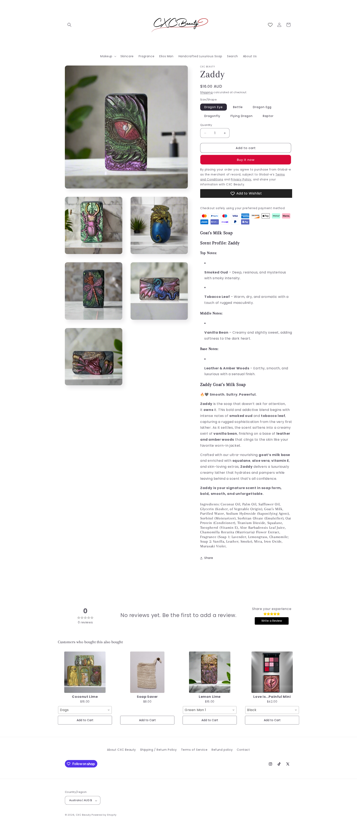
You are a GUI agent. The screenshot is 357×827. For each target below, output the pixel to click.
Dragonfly (212, 116)
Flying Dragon (242, 116)
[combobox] (85, 710)
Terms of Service (194, 750)
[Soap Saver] (147, 672)
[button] (69, 24)
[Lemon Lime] (210, 672)
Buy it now (246, 160)
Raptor (268, 116)
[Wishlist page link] (270, 25)
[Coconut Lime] (85, 672)
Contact (243, 750)
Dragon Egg (262, 107)
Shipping (206, 92)
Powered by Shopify (104, 815)
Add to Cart (85, 720)
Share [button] (208, 558)
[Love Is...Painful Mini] (272, 672)
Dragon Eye (213, 107)
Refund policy (222, 750)
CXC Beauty (83, 815)
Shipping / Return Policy (158, 750)
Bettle (238, 107)
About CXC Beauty (121, 750)
